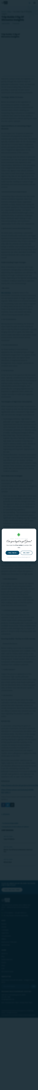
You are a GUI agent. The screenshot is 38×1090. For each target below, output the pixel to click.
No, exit (26, 553)
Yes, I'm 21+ (12, 553)
